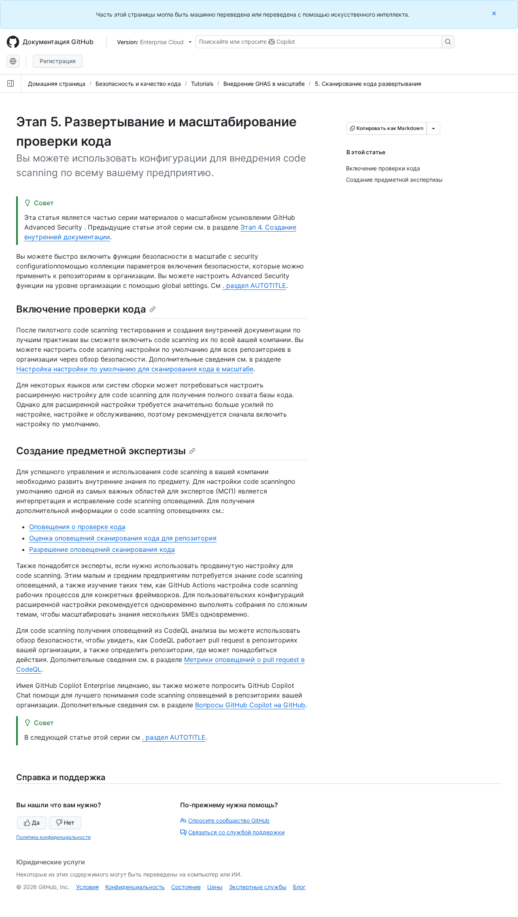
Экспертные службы (258, 886)
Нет (69, 822)
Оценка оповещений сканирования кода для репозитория (123, 538)
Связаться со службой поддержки (236, 832)
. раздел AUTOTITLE (254, 285)
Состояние (186, 886)
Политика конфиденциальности (53, 837)
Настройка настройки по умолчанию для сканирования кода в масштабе (134, 369)
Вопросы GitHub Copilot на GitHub (250, 705)
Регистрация (58, 60)
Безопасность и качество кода (138, 83)
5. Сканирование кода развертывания (368, 83)
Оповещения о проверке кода (77, 527)
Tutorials (202, 83)
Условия (87, 886)
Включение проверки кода (81, 309)
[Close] (494, 13)
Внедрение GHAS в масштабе (264, 83)
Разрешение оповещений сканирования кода (102, 549)
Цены (215, 886)
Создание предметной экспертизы (101, 451)
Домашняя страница (56, 83)
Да (36, 822)
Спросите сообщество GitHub (229, 820)
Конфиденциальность (135, 886)
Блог (299, 886)
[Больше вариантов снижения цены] (433, 128)
